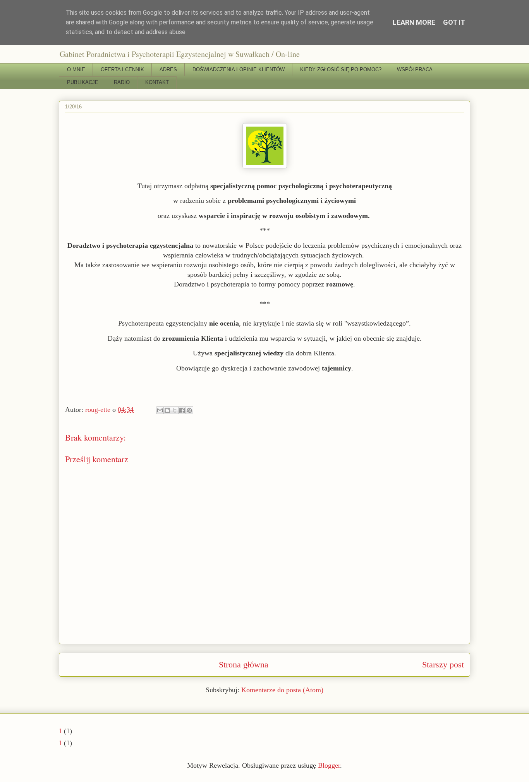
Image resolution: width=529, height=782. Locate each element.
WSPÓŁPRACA (415, 69)
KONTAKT (157, 82)
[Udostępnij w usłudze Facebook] (182, 410)
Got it (454, 22)
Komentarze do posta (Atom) (282, 690)
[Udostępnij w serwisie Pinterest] (189, 410)
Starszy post (443, 664)
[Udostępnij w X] (175, 410)
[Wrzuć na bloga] (167, 410)
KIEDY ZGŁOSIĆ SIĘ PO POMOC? (340, 69)
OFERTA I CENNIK (122, 69)
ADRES (168, 69)
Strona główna (243, 664)
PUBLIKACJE (82, 82)
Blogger (329, 765)
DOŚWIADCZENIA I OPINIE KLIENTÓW (238, 69)
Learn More (414, 22)
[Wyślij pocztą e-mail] (160, 410)
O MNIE (76, 69)
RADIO (122, 82)
